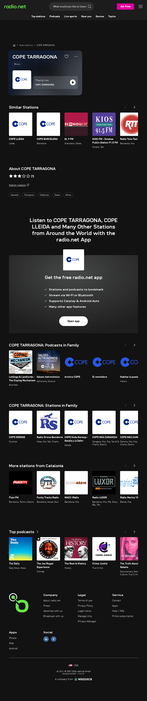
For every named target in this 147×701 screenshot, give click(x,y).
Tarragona (29, 195)
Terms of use (85, 600)
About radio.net (51, 600)
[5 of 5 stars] (28, 176)
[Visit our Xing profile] (53, 639)
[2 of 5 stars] (15, 176)
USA (75, 665)
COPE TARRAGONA (44, 85)
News (17, 64)
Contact (116, 600)
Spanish (14, 195)
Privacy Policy (85, 606)
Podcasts (54, 16)
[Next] (134, 106)
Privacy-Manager (87, 621)
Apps (115, 606)
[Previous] (125, 106)
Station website (17, 185)
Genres (100, 16)
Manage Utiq (85, 616)
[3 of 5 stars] (19, 176)
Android (13, 648)
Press (46, 606)
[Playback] (73, 82)
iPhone (12, 638)
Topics (112, 16)
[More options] (76, 56)
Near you (86, 16)
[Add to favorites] (66, 56)
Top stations (38, 16)
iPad (11, 643)
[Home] (14, 45)
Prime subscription (122, 616)
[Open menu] (140, 6)
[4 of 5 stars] (24, 176)
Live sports (70, 16)
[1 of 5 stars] (11, 176)
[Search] (89, 6)
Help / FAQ (118, 611)
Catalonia (44, 195)
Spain (57, 195)
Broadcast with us (53, 616)
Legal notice (84, 611)
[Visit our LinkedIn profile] (46, 639)
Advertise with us (52, 611)
